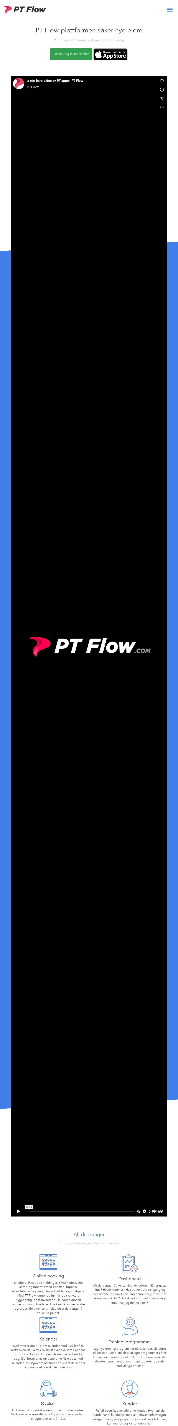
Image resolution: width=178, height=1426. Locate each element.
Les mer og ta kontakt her (71, 53)
